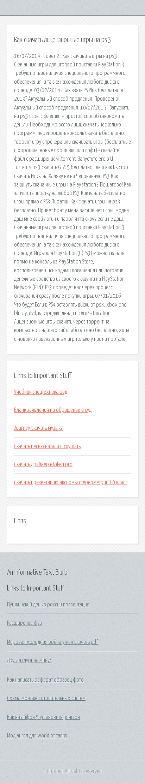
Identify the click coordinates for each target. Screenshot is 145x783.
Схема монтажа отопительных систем (46, 698)
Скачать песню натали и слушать (47, 446)
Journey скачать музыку (38, 428)
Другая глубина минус (29, 660)
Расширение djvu (24, 623)
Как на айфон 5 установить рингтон (43, 717)
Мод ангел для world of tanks (37, 735)
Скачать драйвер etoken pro (43, 464)
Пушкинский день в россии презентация (48, 604)
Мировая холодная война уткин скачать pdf (52, 642)
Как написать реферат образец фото (45, 680)
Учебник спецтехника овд (40, 392)
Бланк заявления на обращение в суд (53, 410)
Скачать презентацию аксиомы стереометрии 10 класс (70, 482)
